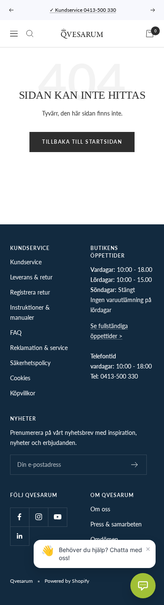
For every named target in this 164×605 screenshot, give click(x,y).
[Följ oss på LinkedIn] (19, 535)
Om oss (100, 509)
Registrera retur (30, 292)
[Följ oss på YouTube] (57, 517)
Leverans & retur (31, 277)
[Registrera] (134, 465)
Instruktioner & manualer (30, 312)
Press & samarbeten (116, 524)
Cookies (20, 377)
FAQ (15, 332)
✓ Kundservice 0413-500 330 (83, 10)
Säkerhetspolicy (30, 362)
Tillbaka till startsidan (82, 142)
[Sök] (30, 33)
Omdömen (104, 539)
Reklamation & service (39, 347)
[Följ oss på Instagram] (38, 517)
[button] (143, 585)
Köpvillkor (22, 393)
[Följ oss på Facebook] (19, 517)
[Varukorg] (149, 33)
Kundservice (26, 262)
